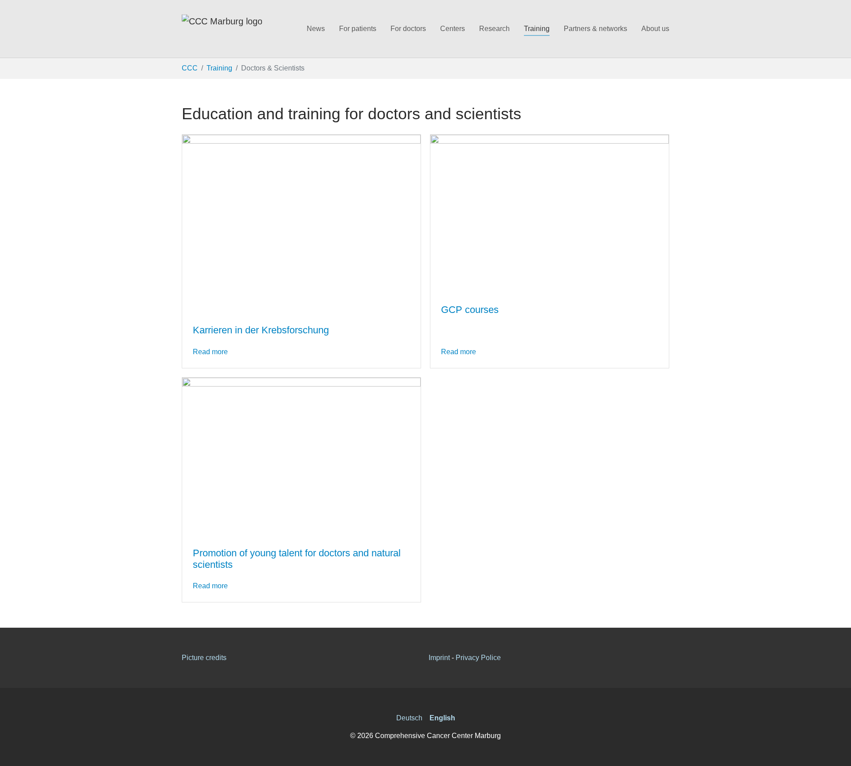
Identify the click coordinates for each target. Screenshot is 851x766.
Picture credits (204, 657)
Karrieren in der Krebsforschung (261, 330)
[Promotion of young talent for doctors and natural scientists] (301, 456)
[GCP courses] (549, 213)
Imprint (439, 657)
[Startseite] (222, 29)
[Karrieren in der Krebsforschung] (301, 223)
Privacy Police (478, 657)
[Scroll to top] (838, 753)
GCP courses (470, 309)
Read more (210, 352)
